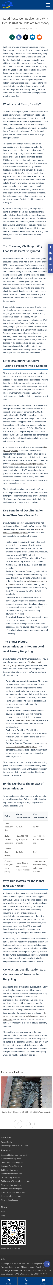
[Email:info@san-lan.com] (50, 270)
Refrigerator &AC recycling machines (15, 1181)
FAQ (3, 1216)
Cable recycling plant (9, 1170)
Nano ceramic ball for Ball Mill (13, 1192)
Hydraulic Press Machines (11, 1166)
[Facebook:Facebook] (50, 247)
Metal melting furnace (9, 1200)
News (4, 1207)
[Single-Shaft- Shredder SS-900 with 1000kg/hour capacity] (26, 1107)
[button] (30, 1124)
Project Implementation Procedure (14, 1146)
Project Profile (6, 1142)
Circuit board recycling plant (12, 1163)
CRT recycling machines (10, 1177)
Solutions (6, 1137)
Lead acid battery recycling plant (14, 1155)
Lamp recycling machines (11, 1196)
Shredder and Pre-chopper (11, 1189)
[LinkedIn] (50, 253)
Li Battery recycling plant (11, 1159)
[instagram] (50, 258)
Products (6, 1150)
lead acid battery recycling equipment (27, 463)
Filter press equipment (25, 720)
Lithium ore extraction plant (11, 1174)
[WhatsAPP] (50, 264)
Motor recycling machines (11, 1185)
